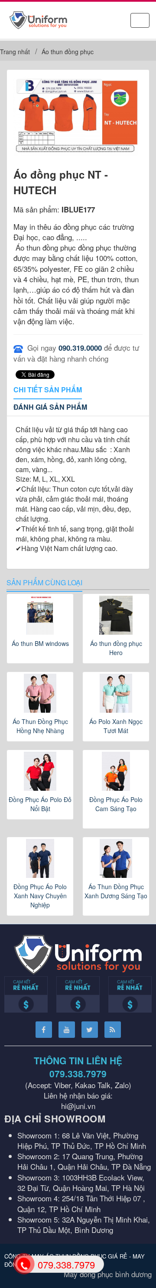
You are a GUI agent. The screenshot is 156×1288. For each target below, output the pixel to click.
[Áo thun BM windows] (40, 615)
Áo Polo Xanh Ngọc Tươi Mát (116, 726)
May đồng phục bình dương (108, 1273)
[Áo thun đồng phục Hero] (115, 615)
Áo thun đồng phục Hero (116, 648)
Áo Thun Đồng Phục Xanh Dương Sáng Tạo (115, 891)
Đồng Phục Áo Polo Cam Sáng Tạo (116, 804)
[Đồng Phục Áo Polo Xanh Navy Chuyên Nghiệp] (40, 858)
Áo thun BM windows (40, 643)
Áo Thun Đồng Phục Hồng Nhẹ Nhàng (40, 726)
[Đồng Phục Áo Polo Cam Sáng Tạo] (115, 771)
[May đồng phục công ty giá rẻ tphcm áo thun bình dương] (38, 18)
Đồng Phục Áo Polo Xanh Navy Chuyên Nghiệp (40, 895)
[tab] (47, 390)
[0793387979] (23, 1263)
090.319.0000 (80, 347)
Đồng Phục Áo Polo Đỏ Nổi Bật (40, 804)
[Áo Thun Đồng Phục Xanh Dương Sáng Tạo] (115, 858)
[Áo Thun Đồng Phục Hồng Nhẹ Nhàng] (40, 693)
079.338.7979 (78, 1073)
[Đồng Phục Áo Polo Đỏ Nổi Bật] (40, 771)
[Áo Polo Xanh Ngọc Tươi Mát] (115, 693)
